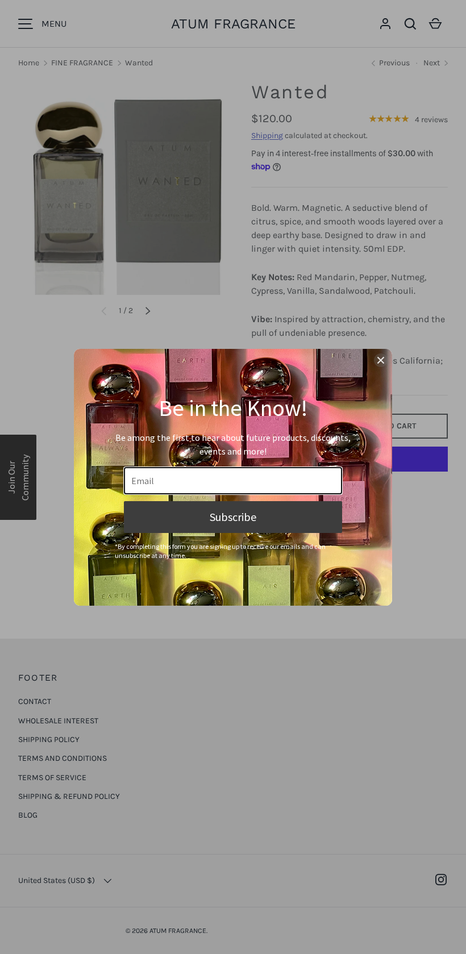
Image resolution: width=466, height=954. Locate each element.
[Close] (381, 360)
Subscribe (233, 517)
